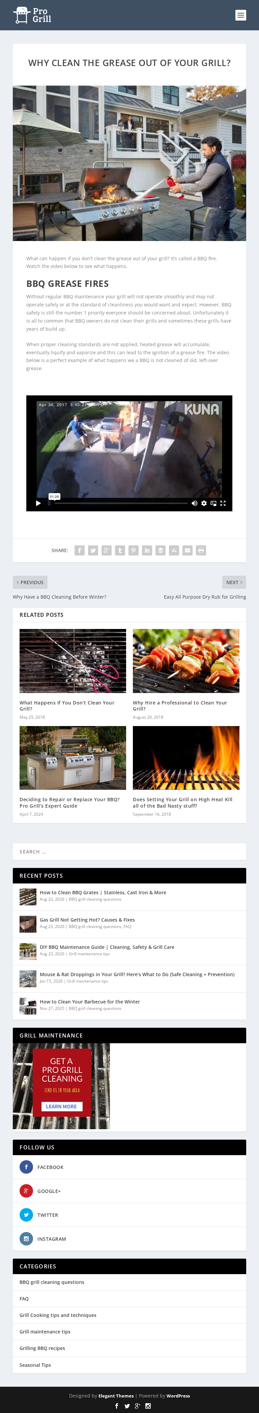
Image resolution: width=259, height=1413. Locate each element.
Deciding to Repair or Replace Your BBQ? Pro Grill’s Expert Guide (70, 802)
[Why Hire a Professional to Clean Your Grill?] (186, 661)
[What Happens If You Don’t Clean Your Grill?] (73, 661)
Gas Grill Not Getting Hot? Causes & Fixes (87, 919)
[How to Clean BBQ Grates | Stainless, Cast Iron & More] (28, 897)
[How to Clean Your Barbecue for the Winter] (28, 1006)
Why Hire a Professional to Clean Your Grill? (180, 705)
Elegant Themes (116, 1396)
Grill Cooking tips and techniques (58, 1315)
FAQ (127, 926)
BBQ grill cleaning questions (95, 899)
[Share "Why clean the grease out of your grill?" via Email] (187, 550)
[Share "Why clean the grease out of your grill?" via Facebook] (79, 550)
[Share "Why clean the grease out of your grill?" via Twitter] (93, 550)
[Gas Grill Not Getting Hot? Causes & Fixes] (28, 924)
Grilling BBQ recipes (42, 1348)
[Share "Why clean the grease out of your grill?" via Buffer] (160, 550)
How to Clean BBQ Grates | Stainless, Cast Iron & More (103, 892)
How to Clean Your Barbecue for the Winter (90, 1001)
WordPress (178, 1396)
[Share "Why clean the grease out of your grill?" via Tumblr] (120, 550)
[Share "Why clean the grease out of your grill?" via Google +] (106, 550)
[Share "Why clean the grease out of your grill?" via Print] (201, 550)
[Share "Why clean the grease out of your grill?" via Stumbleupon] (174, 550)
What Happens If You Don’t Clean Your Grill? (67, 705)
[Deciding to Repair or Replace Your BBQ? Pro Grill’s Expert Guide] (73, 758)
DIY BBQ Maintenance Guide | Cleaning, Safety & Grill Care (107, 947)
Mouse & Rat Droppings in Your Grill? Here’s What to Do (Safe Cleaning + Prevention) (137, 974)
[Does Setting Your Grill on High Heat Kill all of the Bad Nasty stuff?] (186, 758)
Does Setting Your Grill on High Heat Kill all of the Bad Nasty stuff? (183, 802)
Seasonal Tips (35, 1365)
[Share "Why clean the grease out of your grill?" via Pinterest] (133, 550)
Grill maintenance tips (89, 954)
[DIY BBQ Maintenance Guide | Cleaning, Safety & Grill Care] (28, 951)
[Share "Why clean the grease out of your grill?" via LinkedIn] (147, 550)
